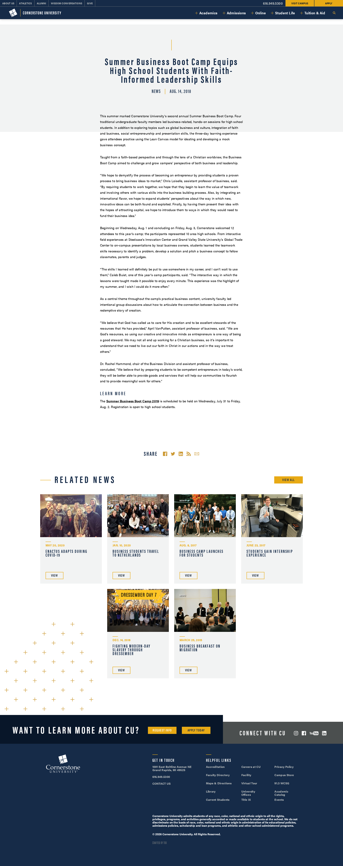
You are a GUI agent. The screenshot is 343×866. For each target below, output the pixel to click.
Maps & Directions (219, 783)
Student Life (285, 12)
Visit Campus (299, 3)
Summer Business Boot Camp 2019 (132, 401)
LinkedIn (324, 733)
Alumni (41, 3)
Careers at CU (251, 767)
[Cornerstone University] (35, 13)
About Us (8, 3)
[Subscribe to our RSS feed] (189, 454)
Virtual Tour (249, 783)
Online (260, 12)
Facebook (304, 733)
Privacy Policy (283, 767)
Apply (328, 3)
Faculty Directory (218, 775)
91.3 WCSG (281, 783)
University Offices (248, 793)
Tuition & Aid (314, 12)
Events (279, 800)
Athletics (25, 3)
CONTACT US (161, 783)
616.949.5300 (273, 3)
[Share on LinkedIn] (181, 454)
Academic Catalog (281, 793)
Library (211, 791)
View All (288, 479)
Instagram (296, 733)
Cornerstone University (63, 764)
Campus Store (284, 775)
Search (334, 13)
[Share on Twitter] (173, 454)
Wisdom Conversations (66, 3)
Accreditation (215, 767)
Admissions (236, 12)
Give (90, 3)
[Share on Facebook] (165, 454)
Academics (208, 12)
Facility (246, 775)
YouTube (314, 733)
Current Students (218, 800)
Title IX (246, 800)
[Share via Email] (196, 453)
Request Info (162, 730)
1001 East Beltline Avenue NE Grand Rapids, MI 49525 (172, 768)
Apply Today (196, 730)
